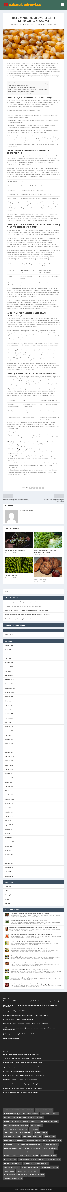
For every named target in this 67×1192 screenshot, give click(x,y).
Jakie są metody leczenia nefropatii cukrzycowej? (21, 91)
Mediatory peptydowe (17, 956)
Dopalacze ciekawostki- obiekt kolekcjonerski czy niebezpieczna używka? (25, 1015)
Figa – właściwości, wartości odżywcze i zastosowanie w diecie (22, 1067)
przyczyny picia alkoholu (12, 1163)
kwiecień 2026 (9, 662)
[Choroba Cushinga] (19, 565)
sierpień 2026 (9, 645)
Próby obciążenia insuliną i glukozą (19, 470)
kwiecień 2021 (9, 795)
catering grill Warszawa (49, 1114)
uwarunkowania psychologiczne (15, 1175)
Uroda (7, 899)
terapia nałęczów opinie (50, 1167)
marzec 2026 (9, 667)
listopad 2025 (9, 684)
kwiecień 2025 (9, 714)
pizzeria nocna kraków (48, 1156)
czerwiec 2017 (9, 855)
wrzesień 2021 (9, 778)
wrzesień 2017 (9, 842)
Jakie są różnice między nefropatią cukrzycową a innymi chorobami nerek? (28, 89)
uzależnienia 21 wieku (36, 1175)
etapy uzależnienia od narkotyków (16, 1125)
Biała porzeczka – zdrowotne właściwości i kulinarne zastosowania (23, 1075)
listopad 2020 (9, 803)
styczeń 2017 (9, 876)
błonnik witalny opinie (30, 1114)
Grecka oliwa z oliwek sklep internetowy (18, 1133)
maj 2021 (8, 790)
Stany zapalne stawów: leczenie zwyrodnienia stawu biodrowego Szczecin (26, 1024)
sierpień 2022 (9, 765)
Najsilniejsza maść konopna (11, 1038)
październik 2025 (10, 688)
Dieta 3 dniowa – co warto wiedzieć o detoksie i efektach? (28, 963)
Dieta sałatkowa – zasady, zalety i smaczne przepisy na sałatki (22, 1062)
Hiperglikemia (24, 270)
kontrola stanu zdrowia (31, 304)
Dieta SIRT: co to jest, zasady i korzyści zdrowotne (20, 619)
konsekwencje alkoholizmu (32, 1136)
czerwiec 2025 (9, 705)
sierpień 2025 (9, 696)
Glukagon (11, 456)
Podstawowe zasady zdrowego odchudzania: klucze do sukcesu (30, 977)
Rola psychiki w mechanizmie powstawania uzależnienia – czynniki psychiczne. (33, 927)
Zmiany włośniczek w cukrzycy (15, 550)
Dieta (6, 890)
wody (31, 115)
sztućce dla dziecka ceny (30, 1167)
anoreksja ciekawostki (12, 1110)
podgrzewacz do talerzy (27, 1159)
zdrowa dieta (52, 363)
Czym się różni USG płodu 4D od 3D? (14, 1011)
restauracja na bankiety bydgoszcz (36, 1163)
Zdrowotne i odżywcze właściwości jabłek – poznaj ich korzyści (30, 913)
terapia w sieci (9, 1171)
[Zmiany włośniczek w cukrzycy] (19, 540)
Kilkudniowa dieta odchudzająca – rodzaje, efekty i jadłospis (29, 970)
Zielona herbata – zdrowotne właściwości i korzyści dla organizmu (31, 942)
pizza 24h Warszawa (11, 1156)
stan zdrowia (23, 358)
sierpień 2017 (9, 846)
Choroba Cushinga (11, 575)
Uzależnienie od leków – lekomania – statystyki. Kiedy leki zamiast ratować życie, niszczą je (31, 1001)
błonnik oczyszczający (12, 1114)
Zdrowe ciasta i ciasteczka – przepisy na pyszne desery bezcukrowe (23, 1084)
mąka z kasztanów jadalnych (31, 1144)
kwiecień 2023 (9, 752)
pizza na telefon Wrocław (29, 1156)
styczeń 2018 (9, 825)
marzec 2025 (9, 718)
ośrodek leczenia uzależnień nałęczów (39, 1152)
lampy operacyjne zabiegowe (14, 1140)
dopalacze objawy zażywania (47, 1121)
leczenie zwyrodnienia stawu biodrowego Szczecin (43, 1140)
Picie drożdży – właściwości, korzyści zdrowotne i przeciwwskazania (31, 934)
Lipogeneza (12, 435)
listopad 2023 (9, 744)
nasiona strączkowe (51, 1144)
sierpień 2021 (9, 782)
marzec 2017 (9, 867)
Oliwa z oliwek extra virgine (14, 1152)
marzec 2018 (9, 816)
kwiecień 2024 (9, 739)
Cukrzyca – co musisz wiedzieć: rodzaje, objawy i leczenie (20, 1092)
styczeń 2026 (9, 675)
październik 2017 (10, 837)
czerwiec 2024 (9, 731)
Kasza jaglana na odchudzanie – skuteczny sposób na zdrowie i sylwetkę (27, 614)
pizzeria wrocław (10, 1159)
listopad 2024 (9, 726)
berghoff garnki (27, 1110)
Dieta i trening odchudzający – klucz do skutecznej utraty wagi (30, 984)
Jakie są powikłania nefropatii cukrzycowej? (20, 93)
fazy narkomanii (36, 1125)
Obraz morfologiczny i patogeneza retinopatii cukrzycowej (45, 551)
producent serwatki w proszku (49, 1159)
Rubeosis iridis (12, 463)
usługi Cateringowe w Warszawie (28, 1171)
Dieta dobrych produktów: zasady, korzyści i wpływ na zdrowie (22, 1088)
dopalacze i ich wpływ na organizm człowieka (20, 1121)
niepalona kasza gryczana (33, 1148)
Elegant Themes (33, 1189)
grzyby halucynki (41, 1133)
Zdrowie (7, 903)
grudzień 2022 (9, 756)
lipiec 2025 (8, 701)
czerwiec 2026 (9, 654)
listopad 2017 (9, 833)
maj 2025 (8, 709)
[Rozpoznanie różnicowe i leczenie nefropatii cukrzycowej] (33, 44)
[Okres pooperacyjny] (48, 567)
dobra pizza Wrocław (35, 1117)
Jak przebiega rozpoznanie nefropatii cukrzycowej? (22, 87)
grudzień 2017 (9, 829)
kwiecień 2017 (9, 863)
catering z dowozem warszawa (15, 1117)
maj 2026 (8, 658)
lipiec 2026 (8, 650)
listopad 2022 (9, 761)
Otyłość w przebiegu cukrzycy (17, 449)
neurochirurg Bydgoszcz (13, 1148)
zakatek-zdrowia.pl (25, 24)
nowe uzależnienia (50, 1148)
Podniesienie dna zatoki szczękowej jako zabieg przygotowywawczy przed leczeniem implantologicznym (29, 1028)
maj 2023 (8, 748)
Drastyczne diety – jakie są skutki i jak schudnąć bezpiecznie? (22, 1071)
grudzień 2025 (9, 679)
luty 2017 (8, 872)
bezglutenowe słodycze (44, 1110)
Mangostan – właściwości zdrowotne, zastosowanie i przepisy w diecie (26, 610)
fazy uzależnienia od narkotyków (15, 1129)
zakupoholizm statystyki (13, 1179)
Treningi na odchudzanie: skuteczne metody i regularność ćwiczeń (23, 1058)
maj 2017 (8, 859)
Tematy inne (9, 895)
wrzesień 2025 (9, 692)
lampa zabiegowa (49, 1136)
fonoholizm (34, 1129)
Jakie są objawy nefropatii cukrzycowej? (19, 85)
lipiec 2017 (8, 850)
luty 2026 (8, 671)
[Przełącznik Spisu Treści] (45, 83)
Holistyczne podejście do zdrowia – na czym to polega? (20, 1080)
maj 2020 (8, 808)
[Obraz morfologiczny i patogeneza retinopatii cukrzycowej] (48, 540)
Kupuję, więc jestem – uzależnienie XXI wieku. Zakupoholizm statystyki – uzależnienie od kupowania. (30, 1005)
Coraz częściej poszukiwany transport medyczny (18, 1019)
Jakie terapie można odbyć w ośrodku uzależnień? (18, 1034)
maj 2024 (8, 735)
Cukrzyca (42, 24)
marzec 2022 (9, 769)
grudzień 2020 (9, 799)
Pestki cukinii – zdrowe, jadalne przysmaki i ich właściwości (23, 606)
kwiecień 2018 (9, 812)
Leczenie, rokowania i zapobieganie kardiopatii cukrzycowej (29, 949)
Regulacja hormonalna (15, 442)
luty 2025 (8, 722)
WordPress (49, 1189)
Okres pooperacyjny (40, 580)
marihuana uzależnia (11, 1144)
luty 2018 (8, 820)
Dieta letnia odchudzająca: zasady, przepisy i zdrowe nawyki (29, 921)
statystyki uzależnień (11, 1167)
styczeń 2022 (9, 773)
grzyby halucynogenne (12, 1136)
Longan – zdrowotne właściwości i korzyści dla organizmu (21, 1054)
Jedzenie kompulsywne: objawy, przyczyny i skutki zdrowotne (24, 602)
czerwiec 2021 (9, 786)
